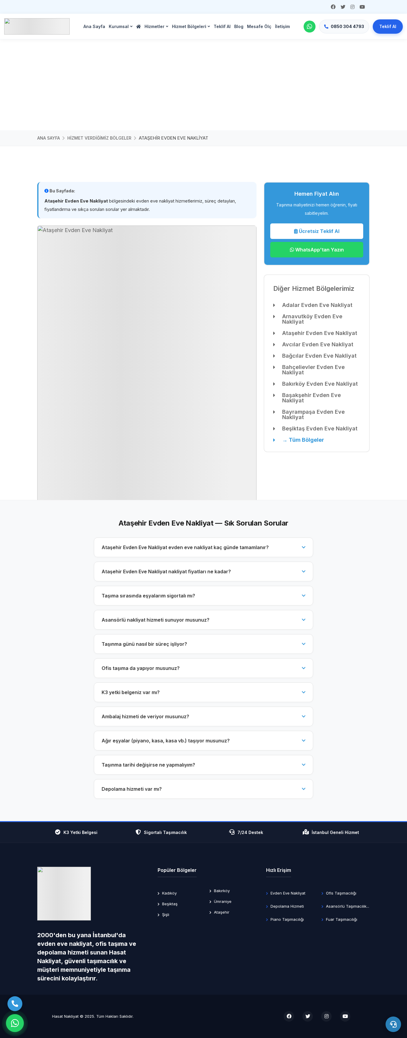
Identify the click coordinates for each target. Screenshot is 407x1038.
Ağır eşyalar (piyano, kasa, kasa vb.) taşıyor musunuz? (166, 741)
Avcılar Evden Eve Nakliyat (317, 344)
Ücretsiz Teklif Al (318, 231)
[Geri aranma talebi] (393, 1024)
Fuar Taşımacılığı (341, 919)
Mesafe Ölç (259, 26)
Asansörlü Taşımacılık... (347, 906)
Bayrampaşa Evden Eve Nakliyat (313, 414)
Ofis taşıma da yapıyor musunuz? (141, 668)
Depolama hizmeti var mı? (132, 789)
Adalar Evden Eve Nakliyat (317, 305)
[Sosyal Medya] (333, 6)
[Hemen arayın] (14, 1003)
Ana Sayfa (94, 26)
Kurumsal (119, 26)
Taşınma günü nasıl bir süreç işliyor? (144, 644)
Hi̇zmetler (154, 26)
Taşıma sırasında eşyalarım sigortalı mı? (148, 596)
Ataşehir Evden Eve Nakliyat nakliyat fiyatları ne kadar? (166, 571)
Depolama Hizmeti (286, 906)
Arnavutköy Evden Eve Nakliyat (312, 319)
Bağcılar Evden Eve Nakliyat (319, 356)
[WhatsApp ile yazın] (15, 1023)
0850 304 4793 (347, 26)
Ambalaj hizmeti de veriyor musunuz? (145, 716)
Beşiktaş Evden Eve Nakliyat (320, 428)
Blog (238, 26)
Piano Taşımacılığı (286, 919)
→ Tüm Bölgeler (303, 440)
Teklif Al (387, 26)
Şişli (165, 914)
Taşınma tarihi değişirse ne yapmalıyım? (148, 765)
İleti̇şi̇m (282, 26)
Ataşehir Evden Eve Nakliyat (319, 333)
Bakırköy (221, 890)
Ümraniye (222, 901)
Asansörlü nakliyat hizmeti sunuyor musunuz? (155, 620)
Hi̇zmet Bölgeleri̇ (189, 26)
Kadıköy (169, 893)
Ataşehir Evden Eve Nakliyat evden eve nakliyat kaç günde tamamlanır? (185, 547)
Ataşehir (221, 912)
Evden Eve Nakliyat (287, 893)
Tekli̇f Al (222, 26)
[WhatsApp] (310, 27)
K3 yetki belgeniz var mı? (131, 692)
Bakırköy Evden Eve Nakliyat (320, 384)
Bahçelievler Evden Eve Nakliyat (313, 369)
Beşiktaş (169, 903)
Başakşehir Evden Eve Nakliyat (311, 398)
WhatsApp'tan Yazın (319, 250)
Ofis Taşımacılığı (340, 893)
